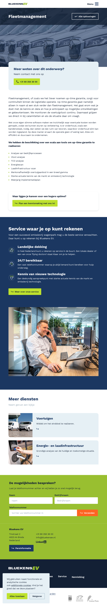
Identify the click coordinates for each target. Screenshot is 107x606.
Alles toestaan (17, 596)
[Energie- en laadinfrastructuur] (53, 452)
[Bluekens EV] (18, 4)
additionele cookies (21, 585)
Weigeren (37, 596)
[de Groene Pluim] (93, 598)
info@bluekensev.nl (46, 537)
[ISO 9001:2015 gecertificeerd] (70, 598)
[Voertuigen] (53, 425)
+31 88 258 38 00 (44, 533)
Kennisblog (78, 577)
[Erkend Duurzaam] (79, 598)
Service (62, 576)
